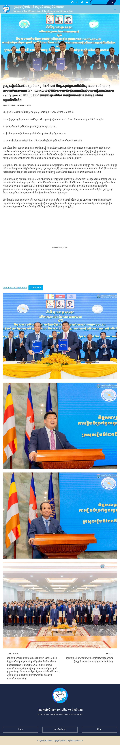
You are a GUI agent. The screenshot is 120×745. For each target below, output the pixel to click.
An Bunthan (10, 105)
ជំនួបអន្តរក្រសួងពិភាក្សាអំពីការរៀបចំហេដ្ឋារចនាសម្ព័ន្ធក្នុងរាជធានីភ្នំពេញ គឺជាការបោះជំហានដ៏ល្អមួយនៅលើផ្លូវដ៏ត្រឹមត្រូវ (89, 657)
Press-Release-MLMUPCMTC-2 (15, 287)
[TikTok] (82, 2)
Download (36, 288)
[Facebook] (72, 2)
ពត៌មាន (11, 81)
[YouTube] (87, 2)
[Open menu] (115, 9)
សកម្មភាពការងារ (20, 81)
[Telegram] (77, 2)
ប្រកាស (5, 81)
